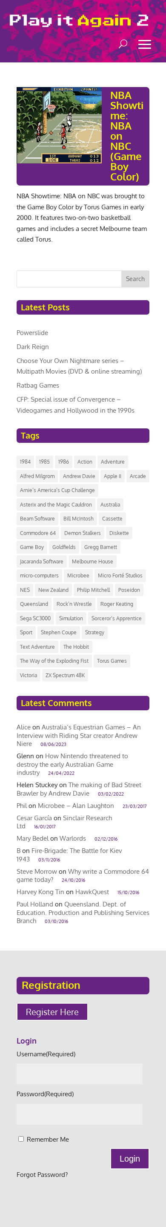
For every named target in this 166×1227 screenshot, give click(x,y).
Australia (110, 504)
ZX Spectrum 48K (65, 675)
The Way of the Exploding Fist (54, 661)
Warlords (73, 838)
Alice (24, 727)
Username (46, 1054)
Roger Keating (116, 604)
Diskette (119, 533)
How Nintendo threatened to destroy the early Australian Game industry (72, 764)
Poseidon (129, 590)
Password (45, 1094)
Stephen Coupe (59, 632)
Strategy (94, 632)
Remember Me (48, 1139)
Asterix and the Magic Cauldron (56, 504)
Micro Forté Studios (120, 575)
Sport (26, 632)
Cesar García (34, 818)
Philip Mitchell (93, 590)
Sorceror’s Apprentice (117, 618)
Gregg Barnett (100, 547)
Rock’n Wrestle (74, 604)
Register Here (52, 1011)
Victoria (28, 675)
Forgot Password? (42, 1175)
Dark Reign (33, 347)
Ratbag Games (38, 385)
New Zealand (53, 590)
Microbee (78, 575)
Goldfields (64, 547)
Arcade (138, 476)
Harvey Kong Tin (40, 892)
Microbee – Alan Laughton (76, 806)
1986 (63, 462)
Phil (22, 806)
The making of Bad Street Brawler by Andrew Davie (79, 789)
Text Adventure (37, 647)
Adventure (113, 462)
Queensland (34, 604)
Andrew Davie (79, 476)
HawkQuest (92, 892)
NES (25, 590)
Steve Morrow (37, 871)
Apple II (112, 476)
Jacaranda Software (41, 561)
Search (135, 278)
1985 (44, 462)
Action (84, 462)
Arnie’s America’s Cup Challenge (57, 490)
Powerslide (32, 333)
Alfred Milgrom (37, 476)
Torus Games (112, 661)
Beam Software (37, 518)
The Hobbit (76, 647)
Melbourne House (92, 561)
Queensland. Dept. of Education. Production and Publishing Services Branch (83, 912)
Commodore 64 (38, 533)
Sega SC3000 (35, 618)
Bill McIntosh (78, 518)
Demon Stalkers (82, 533)
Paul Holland (35, 904)
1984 (25, 462)
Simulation (71, 618)
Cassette (112, 518)
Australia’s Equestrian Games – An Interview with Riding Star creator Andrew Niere (79, 735)
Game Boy (32, 547)
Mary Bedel (33, 838)
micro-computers (39, 575)
